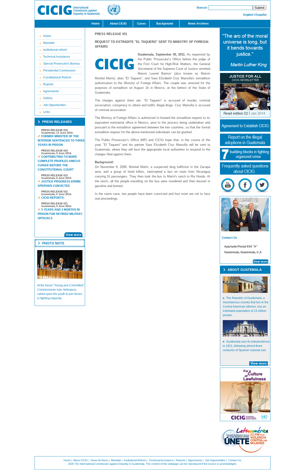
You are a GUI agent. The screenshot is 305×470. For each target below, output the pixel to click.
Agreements (51, 91)
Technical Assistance (56, 56)
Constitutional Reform (57, 77)
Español (260, 14)
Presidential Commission (59, 70)
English (248, 14)
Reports (48, 84)
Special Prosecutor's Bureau (61, 63)
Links (46, 112)
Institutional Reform (135, 460)
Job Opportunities (54, 105)
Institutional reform (55, 49)
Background (164, 23)
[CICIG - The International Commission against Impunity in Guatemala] (79, 15)
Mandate (49, 43)
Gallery (47, 98)
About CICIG (118, 23)
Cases (141, 23)
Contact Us (234, 460)
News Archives (198, 23)
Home (96, 23)
